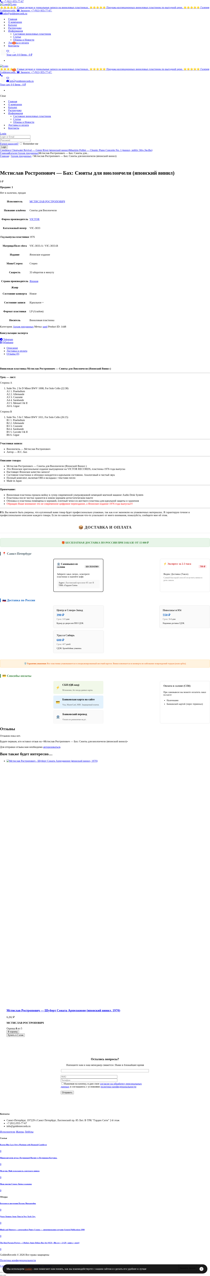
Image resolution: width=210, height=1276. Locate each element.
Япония (34, 281)
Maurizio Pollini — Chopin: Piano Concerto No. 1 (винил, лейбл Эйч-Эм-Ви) (110, 150)
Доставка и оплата (17, 351)
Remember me (30, 143)
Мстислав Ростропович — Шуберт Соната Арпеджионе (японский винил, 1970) (63, 1010)
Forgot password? (9, 143)
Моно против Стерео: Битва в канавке (16, 1184)
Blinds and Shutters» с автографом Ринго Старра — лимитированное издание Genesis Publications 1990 (42, 1230)
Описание (12, 348)
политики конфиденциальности (118, 1086)
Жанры (20, 1131)
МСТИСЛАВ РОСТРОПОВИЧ (47, 201)
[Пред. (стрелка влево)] (1, 1275)
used (45, 326)
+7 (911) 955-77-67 (13, 1)
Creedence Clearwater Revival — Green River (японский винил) (34, 150)
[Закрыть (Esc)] (1, 1272)
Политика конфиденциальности (18, 1260)
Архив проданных (28, 153)
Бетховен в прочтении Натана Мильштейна (18, 1203)
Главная (4, 153)
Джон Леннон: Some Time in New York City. (18, 1216)
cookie (28, 1268)
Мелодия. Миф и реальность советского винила (20, 1171)
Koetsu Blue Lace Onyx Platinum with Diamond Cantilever (23, 1145)
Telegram (8, 339)
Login (3, 133)
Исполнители (7, 1131)
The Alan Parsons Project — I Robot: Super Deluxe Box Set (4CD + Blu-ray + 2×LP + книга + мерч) (39, 1243)
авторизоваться (51, 747)
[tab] (108, 348)
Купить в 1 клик (15, 1035)
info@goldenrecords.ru (15, 13)
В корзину (13, 1031)
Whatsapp (7, 342)
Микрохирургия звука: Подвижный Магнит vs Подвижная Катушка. (28, 1158)
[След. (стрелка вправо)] (4, 1275)
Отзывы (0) (13, 353)
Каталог (13, 153)
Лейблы (29, 1131)
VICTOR (35, 219)
